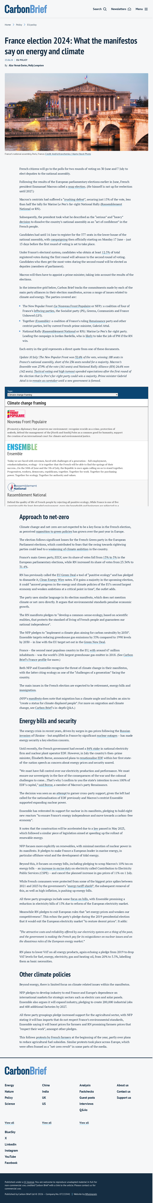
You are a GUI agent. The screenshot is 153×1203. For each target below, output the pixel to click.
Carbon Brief (43, 708)
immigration (27, 690)
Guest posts (87, 1098)
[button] (100, 9)
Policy (19, 24)
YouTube (10, 1157)
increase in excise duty (56, 868)
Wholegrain (91, 1194)
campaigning (59, 239)
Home (8, 24)
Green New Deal (94, 642)
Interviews (86, 1104)
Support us (124, 1098)
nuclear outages (107, 736)
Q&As (83, 1110)
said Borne (45, 785)
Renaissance (97, 321)
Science (10, 1104)
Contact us (123, 1091)
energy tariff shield (80, 886)
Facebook (11, 1163)
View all (9, 1122)
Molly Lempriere (36, 65)
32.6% (78, 357)
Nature (9, 1091)
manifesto (35, 698)
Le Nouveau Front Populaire (73, 306)
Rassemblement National (59, 331)
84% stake (93, 749)
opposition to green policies (54, 531)
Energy (9, 1085)
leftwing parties (44, 311)
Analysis (85, 1085)
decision (24, 222)
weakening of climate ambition (68, 549)
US (44, 1104)
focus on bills (79, 899)
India (45, 1091)
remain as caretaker (45, 381)
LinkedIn (10, 1144)
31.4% (23, 567)
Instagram (11, 1150)
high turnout (67, 371)
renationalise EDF (91, 758)
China (46, 1085)
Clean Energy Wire (52, 580)
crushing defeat (74, 199)
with (93, 650)
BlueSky (10, 1132)
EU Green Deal (66, 575)
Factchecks (86, 1091)
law (96, 828)
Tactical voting (43, 371)
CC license (29, 1181)
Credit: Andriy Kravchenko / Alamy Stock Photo (68, 153)
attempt (61, 793)
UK (44, 1098)
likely (89, 336)
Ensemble (42, 321)
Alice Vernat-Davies (18, 65)
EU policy (31, 24)
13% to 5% (110, 557)
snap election (76, 187)
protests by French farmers (53, 1037)
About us (122, 1085)
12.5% (106, 252)
